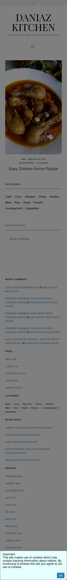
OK (60, 575)
